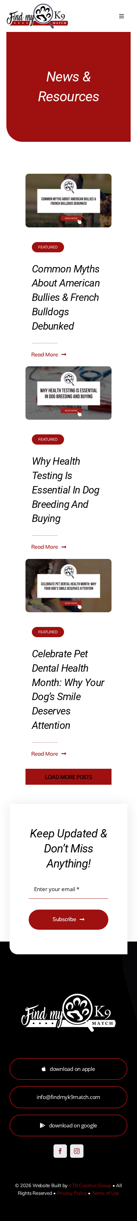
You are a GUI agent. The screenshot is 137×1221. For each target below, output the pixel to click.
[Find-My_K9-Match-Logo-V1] (37, 5)
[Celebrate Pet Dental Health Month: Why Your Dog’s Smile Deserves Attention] (68, 563)
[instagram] (76, 1151)
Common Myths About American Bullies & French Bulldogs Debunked (66, 297)
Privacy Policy (72, 1193)
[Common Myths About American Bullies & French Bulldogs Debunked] (68, 178)
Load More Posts (68, 777)
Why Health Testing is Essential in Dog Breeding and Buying (65, 489)
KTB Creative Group (90, 1185)
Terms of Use (105, 1193)
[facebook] (60, 1151)
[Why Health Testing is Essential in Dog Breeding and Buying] (68, 371)
